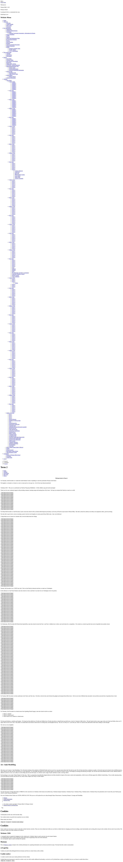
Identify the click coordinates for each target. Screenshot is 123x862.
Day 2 (10, 415)
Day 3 (10, 416)
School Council (15, 275)
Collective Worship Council (18, 274)
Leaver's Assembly (19, 178)
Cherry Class (12, 81)
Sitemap (5, 797)
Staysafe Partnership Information (16, 70)
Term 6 (13, 133)
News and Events (7, 52)
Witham (13, 270)
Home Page (3, 2)
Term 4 (13, 131)
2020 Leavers (12, 441)
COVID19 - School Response (13, 65)
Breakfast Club (12, 72)
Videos (16, 283)
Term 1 (13, 127)
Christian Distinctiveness (11, 30)
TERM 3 (14, 85)
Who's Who (9, 25)
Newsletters (9, 56)
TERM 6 (14, 89)
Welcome (8, 23)
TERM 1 (14, 83)
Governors (8, 456)
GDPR (7, 35)
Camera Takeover (19, 170)
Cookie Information (7, 799)
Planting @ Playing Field (14, 420)
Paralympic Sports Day (14, 424)
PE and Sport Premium (11, 39)
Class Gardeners (15, 276)
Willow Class (12, 108)
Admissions (9, 29)
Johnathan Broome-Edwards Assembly (18, 427)
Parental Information (13, 69)
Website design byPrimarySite (10, 805)
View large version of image (7, 492)
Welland (14, 269)
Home (4, 20)
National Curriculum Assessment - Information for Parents (22, 33)
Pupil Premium (9, 42)
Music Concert (12, 433)
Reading (8, 43)
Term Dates (8, 58)
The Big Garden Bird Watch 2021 (16, 437)
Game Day (17, 172)
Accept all (8, 821)
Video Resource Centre (11, 452)
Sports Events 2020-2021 (14, 439)
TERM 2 (14, 84)
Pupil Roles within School (12, 451)
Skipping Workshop (13, 443)
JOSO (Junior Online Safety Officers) (14, 447)
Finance (8, 37)
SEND (7, 47)
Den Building (12, 444)
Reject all (3, 821)
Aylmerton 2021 (12, 435)
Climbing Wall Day (13, 442)
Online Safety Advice (11, 63)
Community (6, 453)
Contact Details (9, 24)
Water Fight (17, 177)
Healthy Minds (12, 49)
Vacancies (8, 26)
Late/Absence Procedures (12, 61)
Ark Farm (11, 446)
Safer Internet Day (13, 429)
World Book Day (13, 423)
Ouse (13, 267)
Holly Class (11, 99)
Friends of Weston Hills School (13, 455)
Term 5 (13, 132)
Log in (4, 458)
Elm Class (11, 117)
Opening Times (9, 60)
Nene (13, 271)
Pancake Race (12, 432)
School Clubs (9, 71)
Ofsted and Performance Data (13, 38)
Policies (8, 40)
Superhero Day (12, 425)
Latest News (9, 54)
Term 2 (13, 128)
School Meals (9, 75)
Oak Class (11, 90)
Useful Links (9, 457)
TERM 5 (14, 88)
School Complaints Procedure (13, 44)
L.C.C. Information (13, 51)
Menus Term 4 (12, 76)
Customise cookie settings (17, 821)
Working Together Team (14, 48)
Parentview (8, 62)
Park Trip (17, 173)
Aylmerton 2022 (12, 434)
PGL (10, 421)
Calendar (8, 53)
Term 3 (13, 130)
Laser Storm (17, 176)
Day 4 (10, 418)
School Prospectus (10, 46)
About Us (5, 21)
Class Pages (9, 80)
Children (5, 79)
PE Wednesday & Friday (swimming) (20, 272)
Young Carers (12, 67)
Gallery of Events (10, 413)
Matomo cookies (8, 844)
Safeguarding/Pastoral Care (12, 66)
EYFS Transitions (10, 34)
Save (13, 860)
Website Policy (6, 800)
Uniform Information (11, 77)
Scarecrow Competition (14, 430)
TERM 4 (14, 86)
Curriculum (8, 32)
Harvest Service (12, 419)
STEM (7, 448)
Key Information (7, 28)
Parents (5, 57)
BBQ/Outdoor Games (20, 174)
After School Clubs (13, 74)
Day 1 (10, 414)
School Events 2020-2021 (15, 438)
